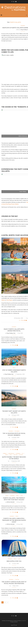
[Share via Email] (26, 320)
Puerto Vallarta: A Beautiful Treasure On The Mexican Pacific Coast (14, 520)
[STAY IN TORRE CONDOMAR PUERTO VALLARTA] (14, 357)
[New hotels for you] (14, 548)
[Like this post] (19, 320)
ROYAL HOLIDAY (11, 502)
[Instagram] (13, 1)
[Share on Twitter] (22, 320)
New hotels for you (14, 561)
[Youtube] (15, 1)
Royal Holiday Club (11, 333)
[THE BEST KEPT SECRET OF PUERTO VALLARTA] (14, 398)
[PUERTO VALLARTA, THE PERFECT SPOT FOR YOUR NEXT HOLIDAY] (14, 485)
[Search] (26, 15)
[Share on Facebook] (21, 320)
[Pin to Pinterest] (24, 320)
